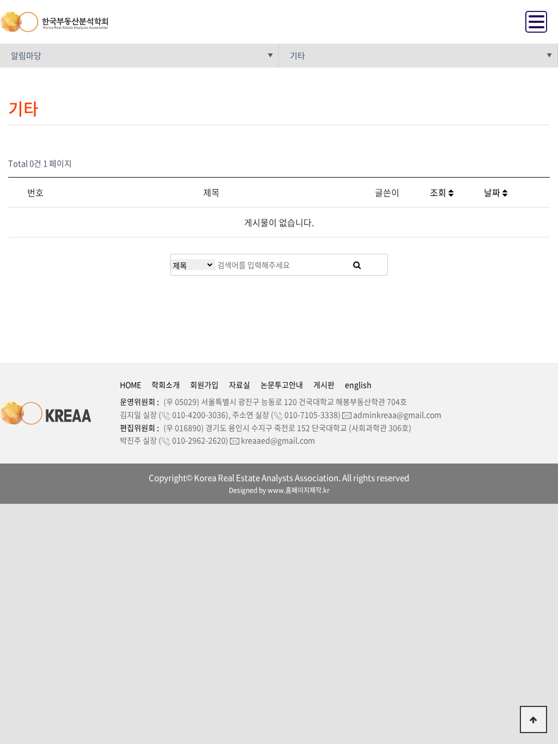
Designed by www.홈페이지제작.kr (279, 490)
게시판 (324, 384)
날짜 (493, 192)
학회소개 (165, 384)
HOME (130, 384)
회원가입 (204, 384)
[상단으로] (533, 719)
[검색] (357, 264)
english (358, 384)
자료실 (239, 384)
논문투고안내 (281, 384)
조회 (439, 192)
